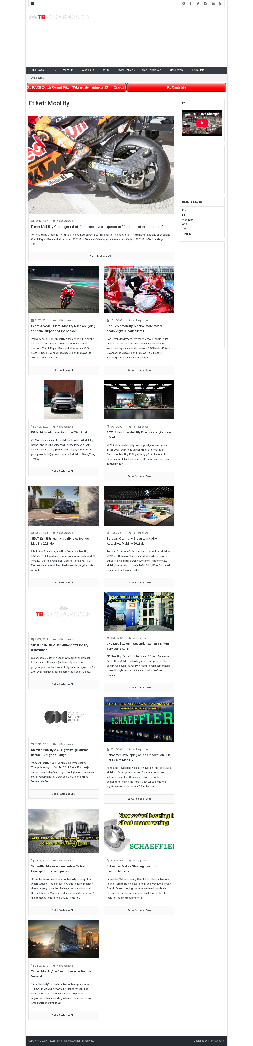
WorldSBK (88, 70)
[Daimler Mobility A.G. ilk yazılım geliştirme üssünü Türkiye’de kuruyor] (63, 717)
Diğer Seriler (125, 70)
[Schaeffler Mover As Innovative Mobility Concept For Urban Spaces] (63, 830)
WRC (106, 70)
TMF (184, 229)
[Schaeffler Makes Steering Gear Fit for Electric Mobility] (139, 830)
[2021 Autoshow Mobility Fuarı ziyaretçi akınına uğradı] (139, 399)
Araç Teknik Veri (151, 70)
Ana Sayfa (37, 70)
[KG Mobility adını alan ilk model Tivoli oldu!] (63, 399)
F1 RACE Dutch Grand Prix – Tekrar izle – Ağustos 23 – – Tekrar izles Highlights (76, 87)
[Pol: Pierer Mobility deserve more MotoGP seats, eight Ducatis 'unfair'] (139, 289)
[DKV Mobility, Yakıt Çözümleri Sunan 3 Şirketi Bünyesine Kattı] (139, 611)
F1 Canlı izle (176, 87)
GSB (184, 224)
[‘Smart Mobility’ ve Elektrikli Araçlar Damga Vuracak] (63, 939)
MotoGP (68, 70)
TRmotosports (64, 1040)
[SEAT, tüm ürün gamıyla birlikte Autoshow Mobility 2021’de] (63, 505)
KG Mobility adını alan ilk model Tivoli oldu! (60, 432)
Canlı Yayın (176, 70)
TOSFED (187, 233)
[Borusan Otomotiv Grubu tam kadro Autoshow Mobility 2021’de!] (139, 505)
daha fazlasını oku (101, 256)
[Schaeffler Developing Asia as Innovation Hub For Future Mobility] (139, 719)
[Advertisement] (160, 36)
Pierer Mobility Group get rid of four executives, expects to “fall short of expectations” (97, 227)
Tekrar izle (198, 70)
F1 (52, 70)
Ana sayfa (37, 77)
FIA (184, 210)
